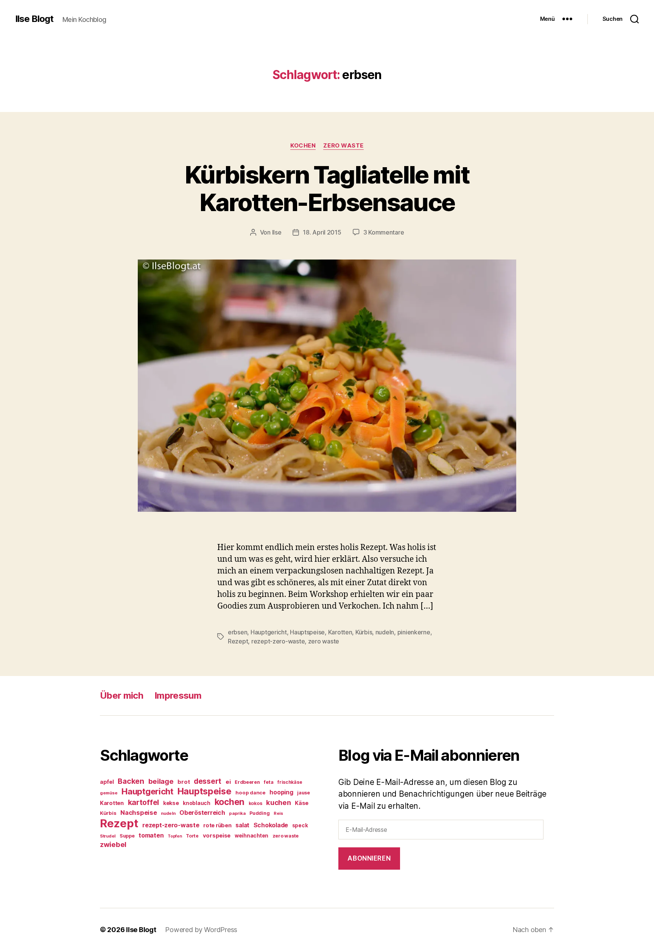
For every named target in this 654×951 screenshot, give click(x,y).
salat (242, 825)
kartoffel (143, 802)
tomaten (151, 835)
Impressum (177, 695)
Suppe (127, 836)
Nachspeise (138, 812)
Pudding (259, 813)
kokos (255, 803)
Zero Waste (343, 145)
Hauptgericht (269, 632)
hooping (281, 792)
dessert (207, 781)
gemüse (108, 793)
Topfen (175, 836)
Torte (192, 836)
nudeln (384, 632)
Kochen (303, 145)
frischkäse (289, 782)
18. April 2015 (322, 232)
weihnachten (251, 836)
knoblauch (196, 803)
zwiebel (113, 844)
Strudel (107, 836)
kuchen (278, 802)
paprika (237, 813)
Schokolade (271, 825)
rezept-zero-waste (278, 641)
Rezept (238, 641)
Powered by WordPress (201, 930)
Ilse (277, 232)
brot (184, 782)
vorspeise (217, 835)
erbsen (237, 632)
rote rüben (217, 825)
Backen (131, 781)
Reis (278, 813)
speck (300, 825)
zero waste (323, 641)
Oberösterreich (202, 812)
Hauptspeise (307, 632)
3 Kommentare (383, 232)
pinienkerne (413, 632)
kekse (171, 803)
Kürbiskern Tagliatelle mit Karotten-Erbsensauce (327, 188)
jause (303, 793)
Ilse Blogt (34, 18)
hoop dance (250, 792)
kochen (229, 802)
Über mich (121, 695)
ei (228, 781)
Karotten (340, 632)
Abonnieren (369, 858)
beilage (161, 781)
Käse (301, 803)
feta (268, 782)
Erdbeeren (247, 782)
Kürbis (363, 632)
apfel (107, 782)
